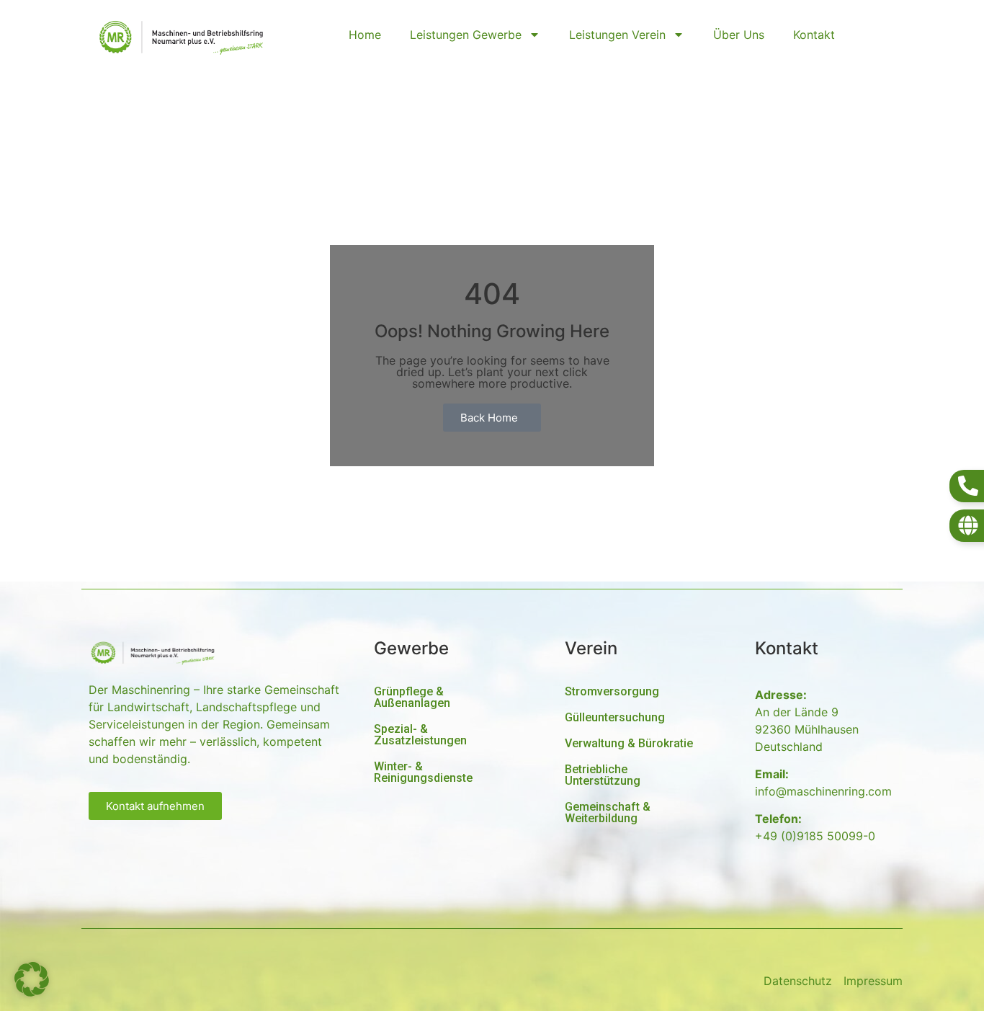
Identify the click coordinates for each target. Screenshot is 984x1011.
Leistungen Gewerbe (466, 34)
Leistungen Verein (617, 34)
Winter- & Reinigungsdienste (423, 772)
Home (365, 34)
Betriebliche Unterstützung (602, 775)
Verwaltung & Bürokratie (629, 743)
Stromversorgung (612, 691)
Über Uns (738, 34)
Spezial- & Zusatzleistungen (420, 734)
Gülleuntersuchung (615, 717)
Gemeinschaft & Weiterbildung (607, 812)
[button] (31, 979)
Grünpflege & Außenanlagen (412, 697)
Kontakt (814, 34)
